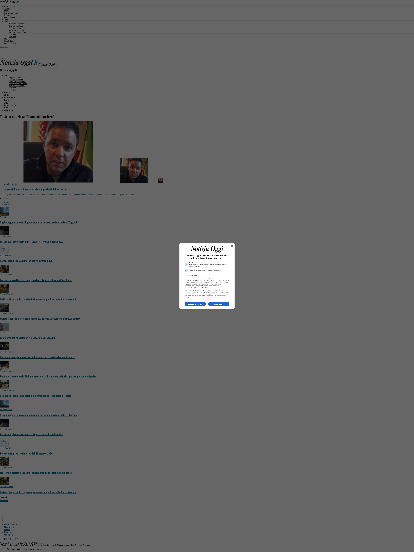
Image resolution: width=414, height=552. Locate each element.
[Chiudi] (232, 246)
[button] (207, 275)
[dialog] (207, 276)
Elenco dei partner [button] (203, 287)
